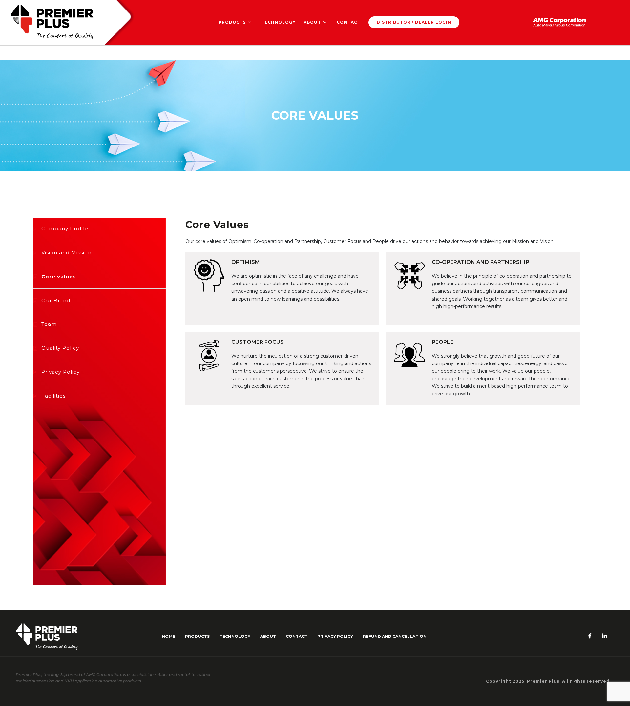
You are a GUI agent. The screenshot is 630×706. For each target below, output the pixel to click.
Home (168, 636)
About (312, 22)
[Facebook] (590, 636)
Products (232, 22)
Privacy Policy (335, 636)
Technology (279, 22)
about (268, 636)
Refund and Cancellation (395, 636)
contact (296, 636)
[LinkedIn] (604, 636)
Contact (349, 22)
